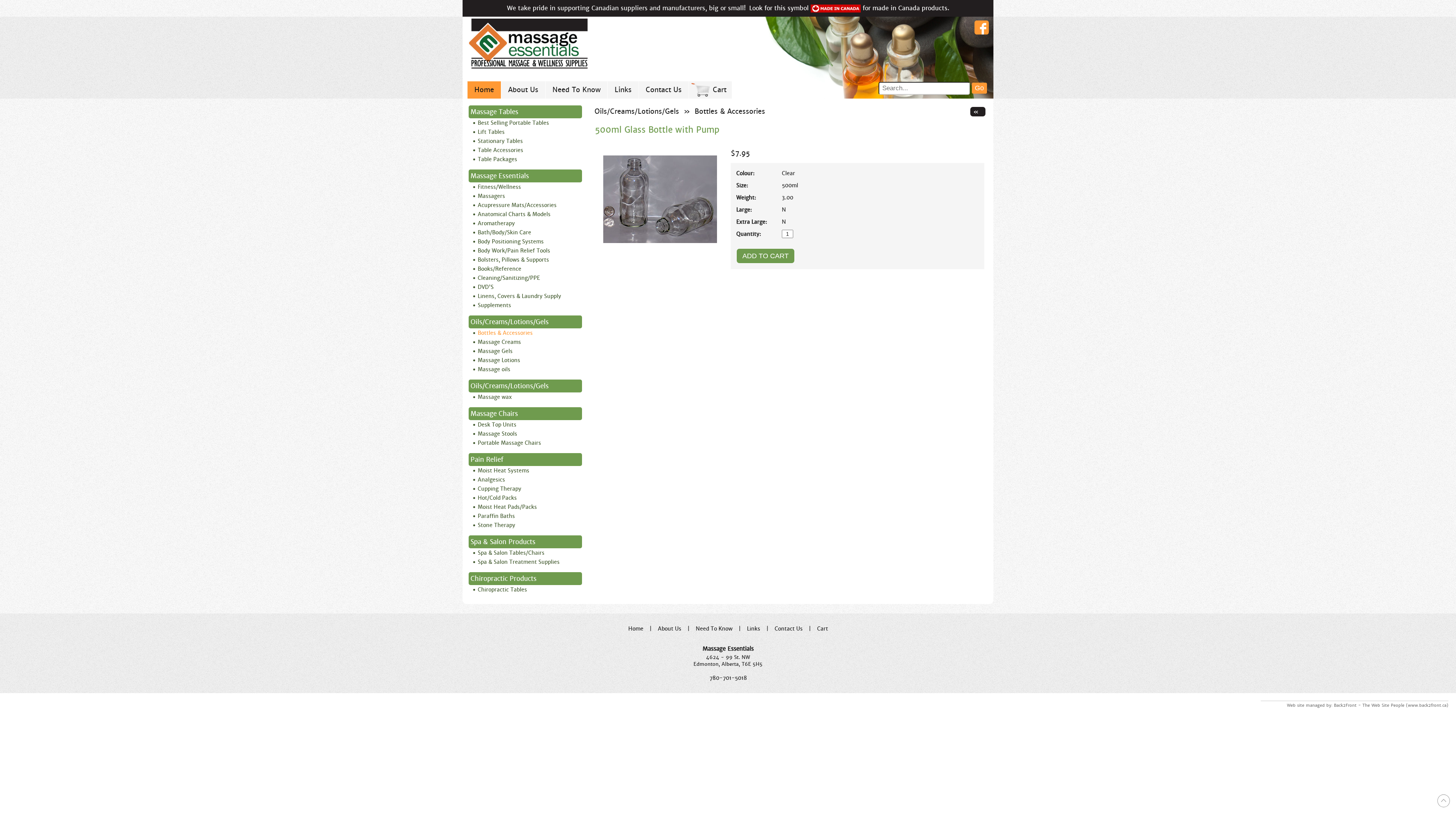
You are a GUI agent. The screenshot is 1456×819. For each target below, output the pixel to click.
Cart (719, 89)
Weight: (746, 197)
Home (484, 89)
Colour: (745, 173)
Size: (742, 185)
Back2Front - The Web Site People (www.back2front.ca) (1391, 705)
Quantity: (748, 234)
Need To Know (576, 89)
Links (623, 89)
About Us (523, 89)
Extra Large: (751, 221)
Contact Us (664, 89)
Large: (744, 209)
